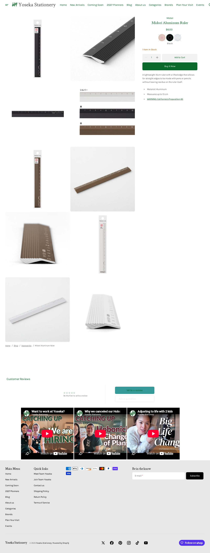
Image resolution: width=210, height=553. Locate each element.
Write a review (135, 390)
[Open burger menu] (6, 5)
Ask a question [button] (127, 398)
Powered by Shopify (60, 543)
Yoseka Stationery (44, 543)
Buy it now (169, 66)
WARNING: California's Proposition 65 (165, 99)
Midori (170, 18)
